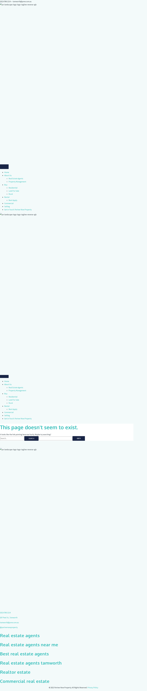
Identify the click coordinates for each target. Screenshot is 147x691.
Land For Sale (14, 191)
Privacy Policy (92, 687)
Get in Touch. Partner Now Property (18, 209)
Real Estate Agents (16, 178)
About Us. (8, 175)
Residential (13, 188)
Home (6, 172)
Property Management (17, 181)
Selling (7, 206)
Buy (5, 185)
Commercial (9, 203)
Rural (11, 194)
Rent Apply (13, 200)
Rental (6, 197)
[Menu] (4, 166)
